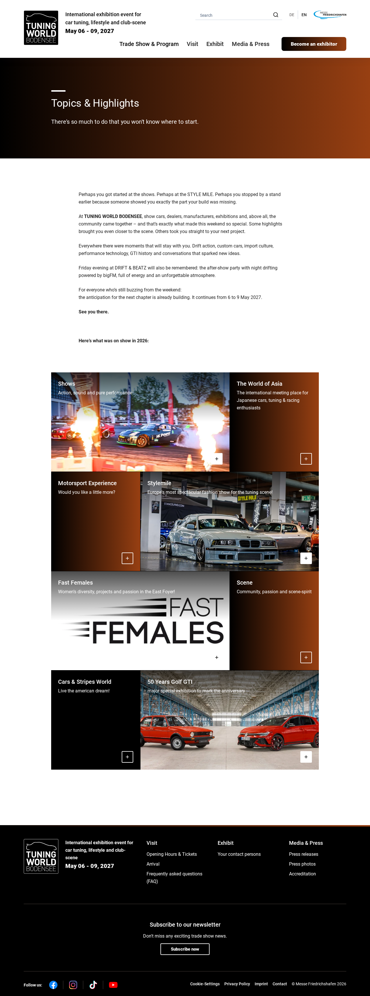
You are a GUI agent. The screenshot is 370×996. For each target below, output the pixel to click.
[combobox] (238, 15)
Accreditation (302, 874)
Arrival (153, 864)
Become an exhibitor (314, 44)
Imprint (261, 984)
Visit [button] (192, 43)
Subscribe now (185, 949)
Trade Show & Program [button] (149, 43)
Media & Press (250, 43)
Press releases (303, 854)
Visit (152, 843)
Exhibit (226, 843)
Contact (280, 984)
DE (291, 14)
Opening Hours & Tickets (172, 854)
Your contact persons (239, 854)
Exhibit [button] (215, 43)
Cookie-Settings (205, 984)
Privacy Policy (237, 984)
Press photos (302, 864)
